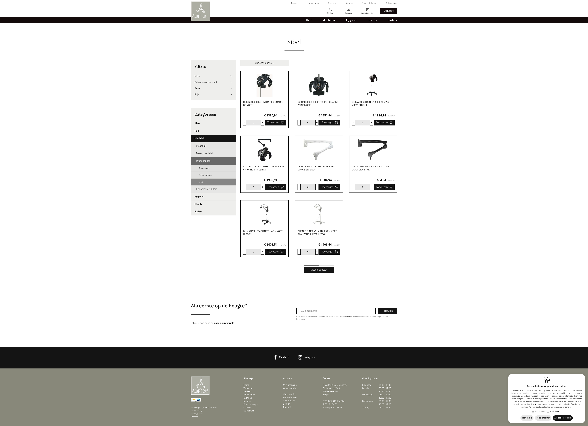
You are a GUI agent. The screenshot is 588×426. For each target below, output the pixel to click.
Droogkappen (203, 160)
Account (287, 378)
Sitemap (194, 417)
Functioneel (540, 411)
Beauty (198, 204)
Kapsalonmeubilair (206, 189)
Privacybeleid (344, 317)
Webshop (248, 388)
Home (246, 385)
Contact (389, 10)
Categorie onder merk (205, 82)
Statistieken (554, 411)
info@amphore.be (333, 407)
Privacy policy (196, 414)
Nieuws (247, 401)
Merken (247, 391)
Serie (197, 88)
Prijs (196, 94)
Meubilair (199, 138)
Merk (197, 76)
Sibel (201, 182)
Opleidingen (248, 410)
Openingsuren (370, 378)
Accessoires (204, 168)
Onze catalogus (250, 404)
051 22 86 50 (331, 404)
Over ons (247, 398)
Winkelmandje (289, 388)
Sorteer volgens (263, 63)
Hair (196, 130)
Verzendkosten (290, 397)
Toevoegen (273, 122)
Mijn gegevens (290, 385)
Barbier (198, 211)
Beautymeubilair (205, 153)
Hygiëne (199, 196)
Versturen (388, 310)
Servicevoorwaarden (363, 317)
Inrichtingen (249, 394)
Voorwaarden (289, 394)
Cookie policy (196, 410)
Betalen (286, 404)
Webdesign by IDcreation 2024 (204, 407)
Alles (197, 123)
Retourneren (289, 400)
